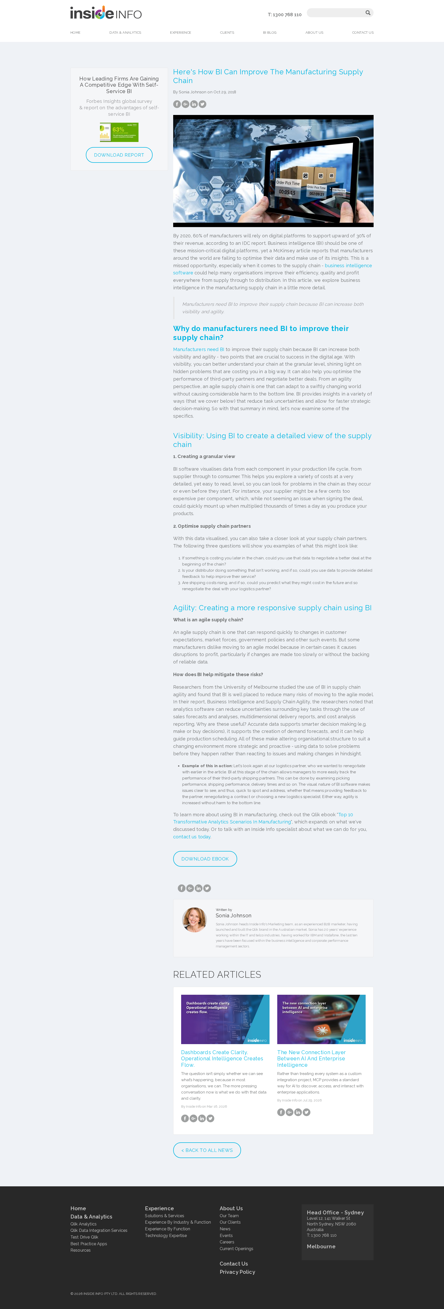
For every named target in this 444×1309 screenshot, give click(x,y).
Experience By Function (167, 1228)
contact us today (191, 836)
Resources (80, 1250)
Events (226, 1235)
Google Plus (185, 104)
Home (75, 32)
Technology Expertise (166, 1235)
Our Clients (230, 1222)
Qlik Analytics (83, 1224)
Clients (227, 32)
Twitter (202, 104)
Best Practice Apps (88, 1243)
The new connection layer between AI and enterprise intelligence (311, 1058)
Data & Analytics (125, 32)
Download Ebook (205, 859)
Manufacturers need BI (198, 349)
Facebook (177, 104)
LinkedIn (194, 104)
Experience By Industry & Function (178, 1222)
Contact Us (363, 32)
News (225, 1228)
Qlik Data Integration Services (98, 1230)
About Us (314, 32)
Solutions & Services (164, 1215)
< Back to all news (207, 1150)
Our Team (229, 1215)
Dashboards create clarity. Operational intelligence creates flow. (222, 1058)
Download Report (119, 155)
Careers (227, 1242)
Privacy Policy (237, 1272)
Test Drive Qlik (84, 1237)
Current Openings (236, 1248)
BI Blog (270, 32)
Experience (180, 32)
